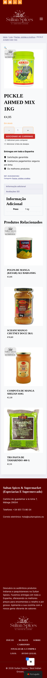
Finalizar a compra (23, 649)
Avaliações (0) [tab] (13, 191)
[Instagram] (10, 2)
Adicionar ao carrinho (19, 136)
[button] (5, 47)
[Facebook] (5, 2)
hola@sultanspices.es (33, 517)
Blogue (23, 640)
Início (10, 640)
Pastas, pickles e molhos (21, 178)
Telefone (7, 509)
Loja (13, 653)
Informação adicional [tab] (16, 186)
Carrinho (23, 645)
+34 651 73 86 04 (22, 509)
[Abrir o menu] (42, 18)
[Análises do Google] (20, 2)
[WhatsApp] (15, 2)
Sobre (37, 640)
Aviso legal (29, 653)
